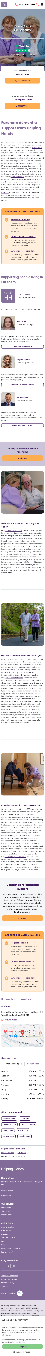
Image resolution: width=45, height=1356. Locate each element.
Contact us (6, 1195)
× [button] (42, 1318)
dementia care (17, 176)
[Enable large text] (20, 1293)
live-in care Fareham (14, 678)
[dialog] (22, 1336)
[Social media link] (3, 1266)
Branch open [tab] (33, 1064)
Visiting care (6, 1211)
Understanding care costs (23, 236)
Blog (3, 1241)
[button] (22, 1352)
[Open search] (37, 4)
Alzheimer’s (37, 147)
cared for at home (14, 530)
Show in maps (7, 1191)
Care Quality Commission (15, 856)
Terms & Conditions (9, 1276)
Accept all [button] (22, 1346)
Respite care (6, 1215)
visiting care (14, 670)
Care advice (6, 1231)
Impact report (7, 1252)
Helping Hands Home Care (13, 1149)
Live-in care (6, 1208)
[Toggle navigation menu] (42, 4)
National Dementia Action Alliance (19, 843)
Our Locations (7, 1152)
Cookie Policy (21, 1342)
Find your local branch (10, 1248)
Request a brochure (20, 219)
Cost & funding (7, 1227)
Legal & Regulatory (9, 1279)
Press (3, 1245)
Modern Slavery (7, 1283)
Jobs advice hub (8, 1238)
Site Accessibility (8, 1293)
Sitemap (4, 1286)
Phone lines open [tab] (14, 1064)
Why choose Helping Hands (24, 251)
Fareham (22, 1152)
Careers (4, 1234)
